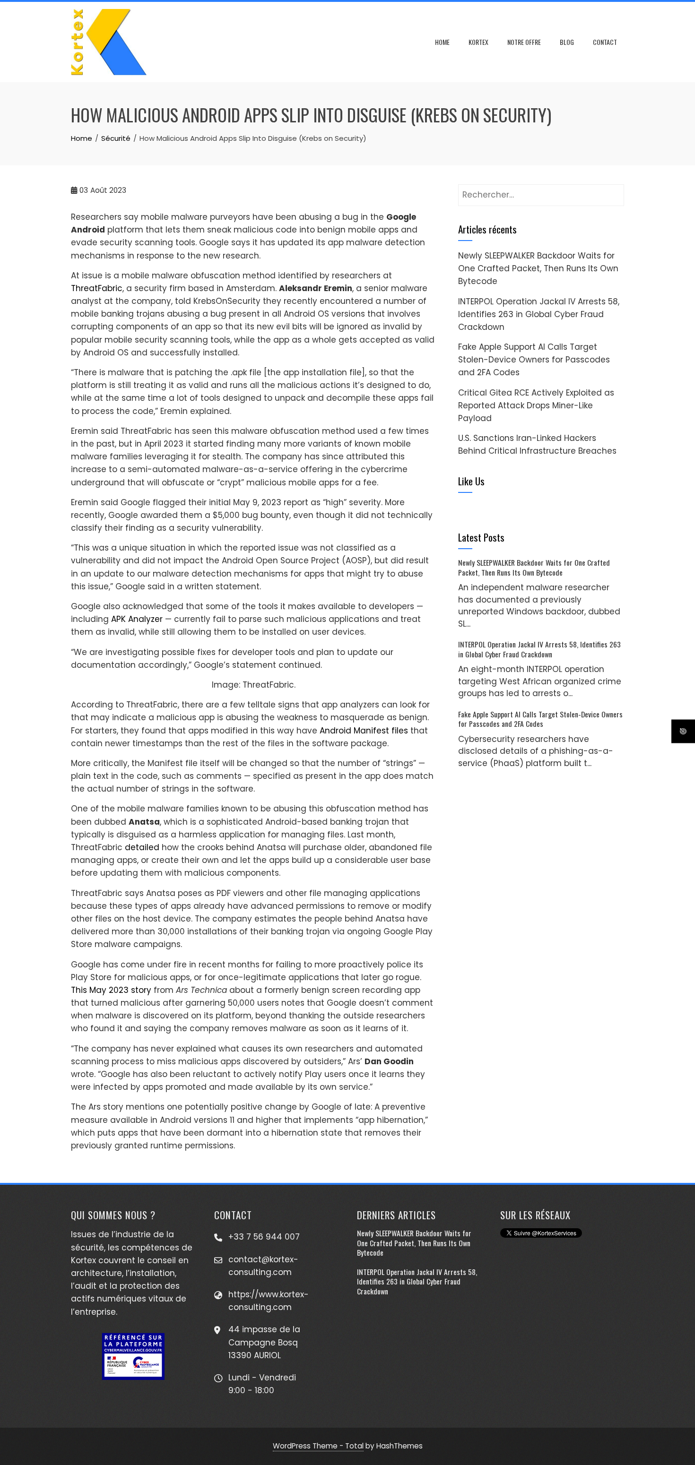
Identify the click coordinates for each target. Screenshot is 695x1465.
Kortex (478, 42)
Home (442, 42)
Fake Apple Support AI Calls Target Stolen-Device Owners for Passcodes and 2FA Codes (534, 359)
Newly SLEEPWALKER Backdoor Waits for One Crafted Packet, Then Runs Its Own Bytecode (538, 268)
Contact (605, 42)
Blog (567, 42)
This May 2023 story (111, 990)
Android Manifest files (364, 730)
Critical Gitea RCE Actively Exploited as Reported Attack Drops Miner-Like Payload (536, 405)
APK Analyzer (137, 619)
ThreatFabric (96, 288)
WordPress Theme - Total (318, 1446)
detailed (142, 847)
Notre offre (524, 42)
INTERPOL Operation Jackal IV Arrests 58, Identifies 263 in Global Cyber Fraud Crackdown (538, 314)
